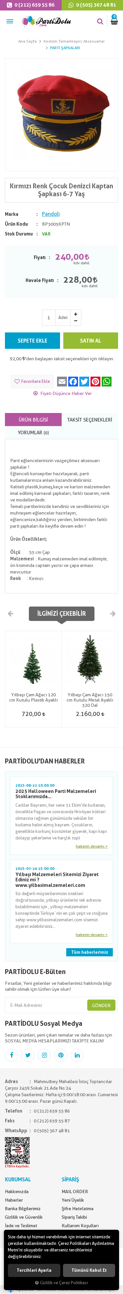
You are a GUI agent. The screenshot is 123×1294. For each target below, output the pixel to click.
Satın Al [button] (90, 341)
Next (112, 613)
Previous (10, 613)
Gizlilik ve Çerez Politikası (64, 1282)
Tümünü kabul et (89, 1270)
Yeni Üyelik (73, 1200)
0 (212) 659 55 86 (33, 5)
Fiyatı (40, 257)
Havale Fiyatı (40, 280)
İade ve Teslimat (21, 1225)
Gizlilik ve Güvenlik (24, 1217)
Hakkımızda (17, 1191)
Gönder (101, 1005)
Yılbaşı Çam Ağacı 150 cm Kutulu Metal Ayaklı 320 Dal (90, 700)
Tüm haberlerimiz (89, 952)
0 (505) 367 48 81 (52, 1130)
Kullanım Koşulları (80, 1225)
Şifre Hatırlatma (77, 1208)
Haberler (14, 1200)
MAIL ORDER (75, 1191)
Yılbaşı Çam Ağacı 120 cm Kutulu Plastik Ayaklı (33, 697)
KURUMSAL (18, 1179)
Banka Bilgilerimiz (23, 1208)
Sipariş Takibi (74, 1217)
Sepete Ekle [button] (32, 341)
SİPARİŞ (70, 1179)
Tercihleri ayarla (34, 1270)
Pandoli (51, 214)
